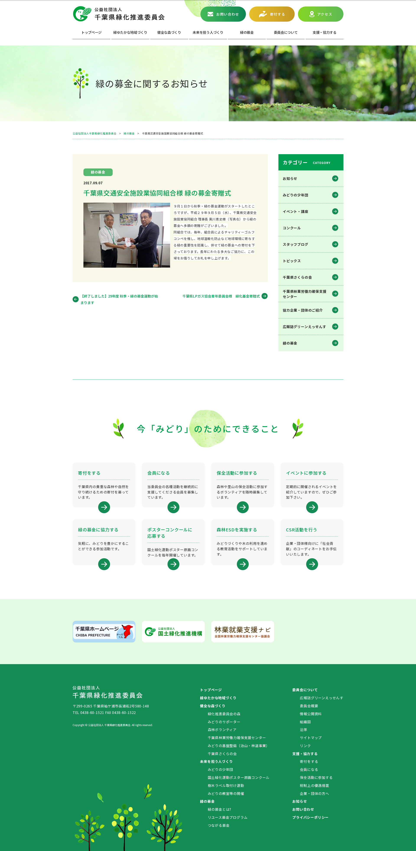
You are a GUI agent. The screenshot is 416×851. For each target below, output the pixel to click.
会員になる (309, 769)
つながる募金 (219, 825)
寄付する (277, 14)
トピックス (292, 260)
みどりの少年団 (295, 194)
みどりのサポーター (224, 721)
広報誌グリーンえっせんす (304, 326)
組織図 (305, 721)
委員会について (286, 32)
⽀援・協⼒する (324, 32)
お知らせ (290, 178)
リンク (305, 745)
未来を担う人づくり (208, 32)
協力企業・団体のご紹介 (303, 310)
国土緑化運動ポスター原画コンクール (239, 777)
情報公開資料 (311, 713)
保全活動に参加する (316, 777)
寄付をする (309, 761)
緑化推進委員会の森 (224, 713)
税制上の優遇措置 (314, 785)
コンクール (292, 227)
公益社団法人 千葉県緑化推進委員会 (118, 14)
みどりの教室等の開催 (226, 793)
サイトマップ (311, 737)
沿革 (303, 729)
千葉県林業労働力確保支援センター (237, 737)
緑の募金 (290, 343)
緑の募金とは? (219, 809)
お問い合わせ (227, 14)
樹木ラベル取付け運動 (226, 785)
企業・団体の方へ (314, 793)
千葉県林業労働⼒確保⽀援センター (305, 294)
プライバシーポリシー (310, 817)
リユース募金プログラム (228, 817)
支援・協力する (305, 753)
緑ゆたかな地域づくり (130, 32)
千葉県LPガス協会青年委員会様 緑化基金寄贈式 (221, 296)
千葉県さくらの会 (297, 277)
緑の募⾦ (247, 32)
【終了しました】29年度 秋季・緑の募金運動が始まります (119, 299)
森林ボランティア (222, 729)
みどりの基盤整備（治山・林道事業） (239, 745)
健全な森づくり (169, 32)
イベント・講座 (295, 211)
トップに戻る (406, 842)
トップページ (91, 32)
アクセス (324, 14)
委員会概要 (309, 705)
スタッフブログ (295, 244)
